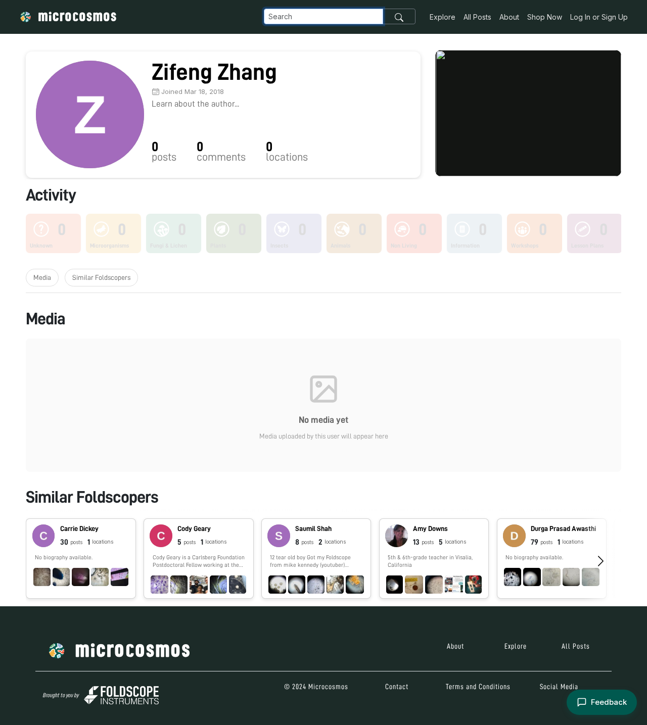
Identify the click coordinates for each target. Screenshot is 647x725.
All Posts (477, 17)
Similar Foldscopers (101, 277)
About (509, 17)
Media (42, 277)
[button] (81, 558)
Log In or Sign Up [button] (599, 17)
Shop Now (544, 17)
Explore (442, 17)
